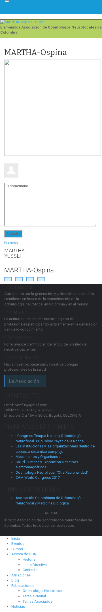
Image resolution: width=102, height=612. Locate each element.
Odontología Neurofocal (43, 591)
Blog (15, 580)
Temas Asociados (37, 601)
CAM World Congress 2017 (38, 477)
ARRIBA (51, 513)
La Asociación (25, 381)
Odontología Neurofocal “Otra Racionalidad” (52, 472)
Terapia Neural (34, 596)
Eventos (17, 543)
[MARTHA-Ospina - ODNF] (22, 22)
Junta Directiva (35, 565)
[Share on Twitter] (19, 279)
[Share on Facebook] (8, 279)
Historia (29, 559)
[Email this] (41, 279)
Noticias (18, 606)
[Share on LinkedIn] (30, 279)
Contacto (30, 570)
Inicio (15, 538)
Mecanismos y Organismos (38, 456)
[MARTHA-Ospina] (52, 107)
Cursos (17, 549)
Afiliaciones (21, 575)
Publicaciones (22, 585)
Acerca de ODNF (25, 554)
